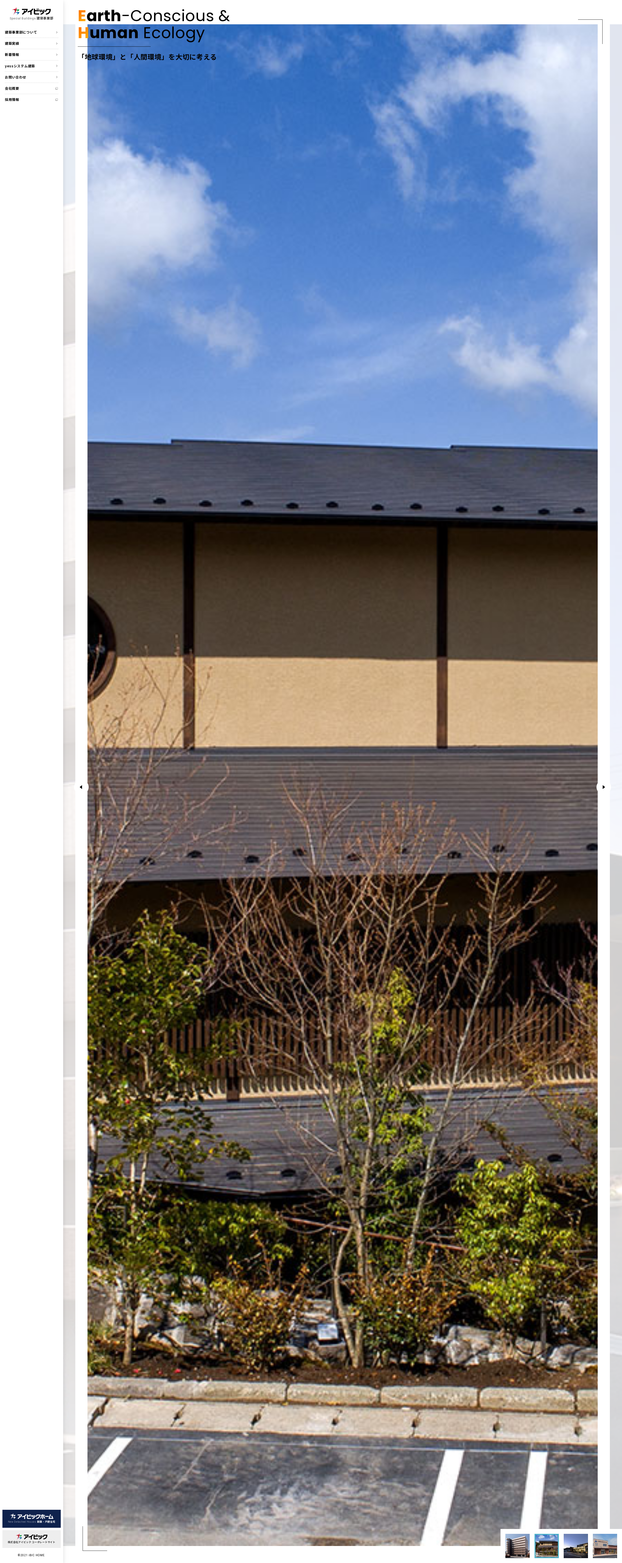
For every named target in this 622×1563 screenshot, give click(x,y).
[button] (603, 787)
